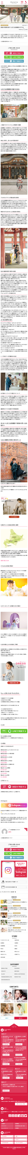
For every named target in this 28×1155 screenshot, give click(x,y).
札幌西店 (2, 942)
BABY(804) (16, 971)
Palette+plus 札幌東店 (20, 1057)
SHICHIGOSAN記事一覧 (11, 887)
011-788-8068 (4, 776)
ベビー (3, 1139)
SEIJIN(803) (17, 968)
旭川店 (16, 945)
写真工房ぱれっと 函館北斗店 (9, 1084)
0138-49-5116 (4, 766)
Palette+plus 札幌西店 (8, 1059)
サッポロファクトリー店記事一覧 (9, 891)
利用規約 (17, 1128)
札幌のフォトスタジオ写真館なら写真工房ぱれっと (15, 1147)
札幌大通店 (3, 957)
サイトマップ (4, 1125)
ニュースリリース (5, 1128)
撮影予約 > (21, 1018)
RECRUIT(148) (17, 976)
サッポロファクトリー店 (5, 940)
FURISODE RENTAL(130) (6, 976)
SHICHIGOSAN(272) (5, 979)
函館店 (16, 948)
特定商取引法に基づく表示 (20, 1125)
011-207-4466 (4, 751)
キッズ (17, 1139)
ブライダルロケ (5, 1142)
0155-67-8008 (4, 762)
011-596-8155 (18, 1044)
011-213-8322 (4, 773)
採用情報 (17, 1123)
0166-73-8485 (4, 758)
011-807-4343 (4, 769)
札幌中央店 (17, 940)
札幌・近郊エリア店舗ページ (11, 881)
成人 (17, 1136)
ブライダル (4, 1136)
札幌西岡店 (3, 945)
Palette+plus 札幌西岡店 (20, 1047)
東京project (17, 951)
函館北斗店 (3, 951)
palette (26, 29)
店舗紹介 (3, 1123)
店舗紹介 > (7, 1018)
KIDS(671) (3, 971)
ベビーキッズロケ (19, 1142)
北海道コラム (17, 954)
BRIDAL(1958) (4, 968)
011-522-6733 (4, 755)
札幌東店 (16, 942)
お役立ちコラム (3, 954)
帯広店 (2, 948)
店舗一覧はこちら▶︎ (5, 560)
